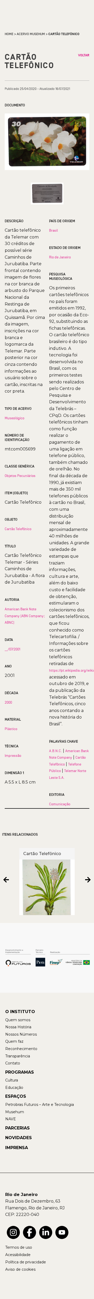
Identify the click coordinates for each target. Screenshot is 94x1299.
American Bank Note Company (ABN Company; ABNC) (25, 615)
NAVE (10, 1119)
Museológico (14, 418)
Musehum (14, 1112)
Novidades (18, 1137)
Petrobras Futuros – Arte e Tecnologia (39, 1104)
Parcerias (17, 1128)
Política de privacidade (25, 1262)
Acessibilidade (18, 1254)
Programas (19, 1072)
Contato (12, 1063)
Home (9, 34)
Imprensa (16, 1147)
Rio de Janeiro (60, 257)
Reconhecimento (21, 1049)
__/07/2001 (12, 649)
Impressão (13, 755)
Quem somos (17, 1020)
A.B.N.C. (55, 751)
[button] (6, 880)
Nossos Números (21, 1034)
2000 (8, 702)
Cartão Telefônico (18, 529)
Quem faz (14, 1041)
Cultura (11, 1080)
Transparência (17, 1056)
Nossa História (18, 1027)
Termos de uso (18, 1247)
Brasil (53, 230)
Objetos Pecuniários (20, 476)
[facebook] (29, 1232)
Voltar (83, 55)
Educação (14, 1087)
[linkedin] (45, 1232)
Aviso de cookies (20, 1269)
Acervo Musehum (31, 34)
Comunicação (59, 804)
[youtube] (61, 1232)
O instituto (20, 1011)
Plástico (11, 729)
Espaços (15, 1096)
